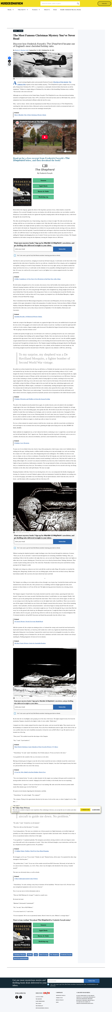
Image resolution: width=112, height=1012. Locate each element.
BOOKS (21, 31)
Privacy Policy (60, 1000)
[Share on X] (9, 61)
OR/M (57, 1002)
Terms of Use (59, 997)
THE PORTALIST (39, 1005)
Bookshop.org (43, 197)
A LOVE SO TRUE (39, 996)
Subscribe (104, 3)
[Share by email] (9, 64)
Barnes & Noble (43, 191)
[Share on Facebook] (9, 58)
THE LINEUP (38, 1003)
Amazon (43, 180)
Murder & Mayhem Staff (21, 50)
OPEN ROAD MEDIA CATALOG (42, 1008)
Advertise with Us (60, 995)
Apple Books (43, 186)
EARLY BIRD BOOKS (40, 1001)
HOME (15, 31)
